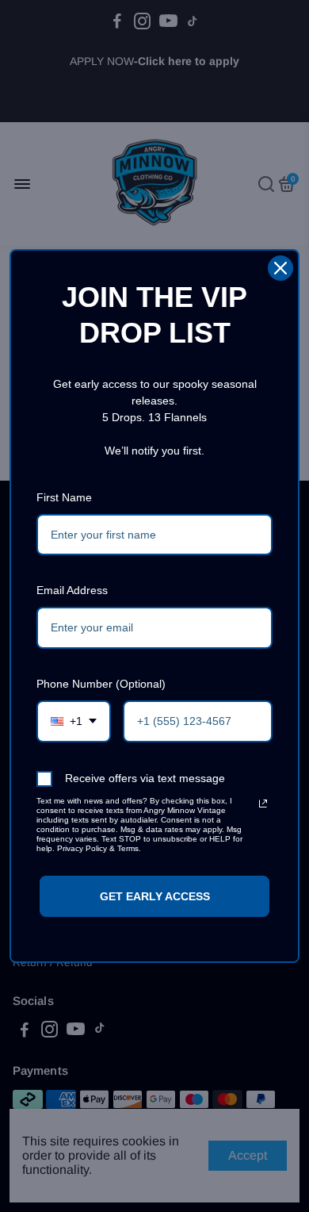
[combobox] (73, 721)
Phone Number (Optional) (101, 683)
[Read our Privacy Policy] (263, 803)
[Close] (280, 268)
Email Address (72, 590)
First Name (64, 497)
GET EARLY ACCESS (155, 896)
